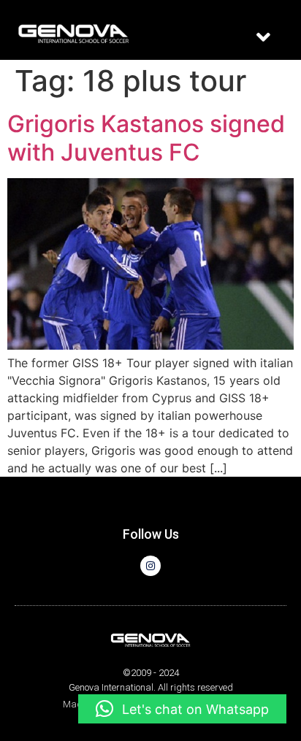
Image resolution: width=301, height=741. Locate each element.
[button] (263, 36)
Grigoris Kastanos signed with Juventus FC (146, 138)
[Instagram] (150, 566)
